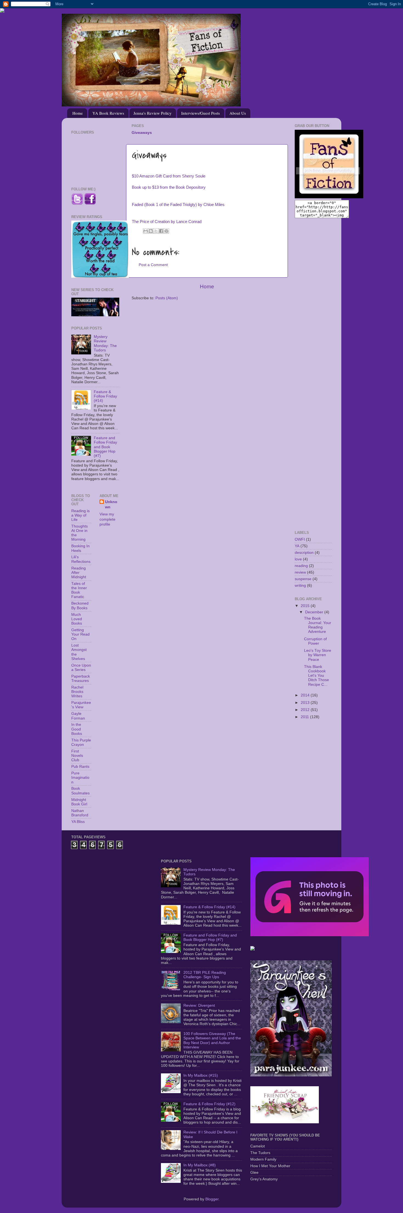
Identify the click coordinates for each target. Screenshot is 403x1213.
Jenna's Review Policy (153, 113)
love (298, 559)
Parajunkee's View (81, 705)
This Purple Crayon (81, 742)
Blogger (211, 1199)
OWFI (300, 539)
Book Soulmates (80, 790)
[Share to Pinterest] (166, 231)
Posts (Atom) (166, 298)
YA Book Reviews (108, 113)
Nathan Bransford (79, 813)
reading (301, 566)
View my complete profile (107, 519)
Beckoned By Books (80, 605)
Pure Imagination (80, 777)
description (304, 553)
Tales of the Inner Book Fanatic (79, 590)
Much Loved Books (76, 619)
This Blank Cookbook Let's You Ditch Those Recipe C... (316, 676)
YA (297, 546)
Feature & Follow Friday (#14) (105, 396)
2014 (306, 695)
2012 (306, 710)
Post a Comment (153, 265)
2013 (306, 703)
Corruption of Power (315, 641)
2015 (306, 606)
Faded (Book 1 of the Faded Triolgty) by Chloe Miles (178, 204)
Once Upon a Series (81, 667)
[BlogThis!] (151, 231)
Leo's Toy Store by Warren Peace (317, 654)
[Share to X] (156, 231)
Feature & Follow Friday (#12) (209, 1104)
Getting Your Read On (80, 634)
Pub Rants (80, 767)
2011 (305, 717)
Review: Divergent (199, 1005)
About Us (237, 113)
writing (300, 585)
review (300, 572)
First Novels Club (77, 755)
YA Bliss (78, 822)
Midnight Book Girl (79, 802)
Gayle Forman (78, 716)
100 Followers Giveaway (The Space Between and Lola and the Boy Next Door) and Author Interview (212, 1040)
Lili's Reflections (80, 559)
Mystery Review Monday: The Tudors (105, 343)
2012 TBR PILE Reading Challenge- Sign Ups (204, 975)
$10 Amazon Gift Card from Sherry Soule (168, 176)
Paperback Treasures (80, 678)
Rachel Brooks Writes (77, 691)
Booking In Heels (80, 548)
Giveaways (142, 133)
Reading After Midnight (78, 572)
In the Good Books (76, 729)
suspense (303, 579)
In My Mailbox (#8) (199, 1165)
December (314, 612)
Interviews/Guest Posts (200, 113)
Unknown (111, 504)
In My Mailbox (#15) (200, 1075)
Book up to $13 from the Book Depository (169, 187)
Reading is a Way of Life (80, 515)
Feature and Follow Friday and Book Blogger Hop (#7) (105, 447)
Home (77, 113)
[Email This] (145, 231)
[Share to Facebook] (161, 231)
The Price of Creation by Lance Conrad (167, 221)
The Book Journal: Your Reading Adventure (317, 625)
